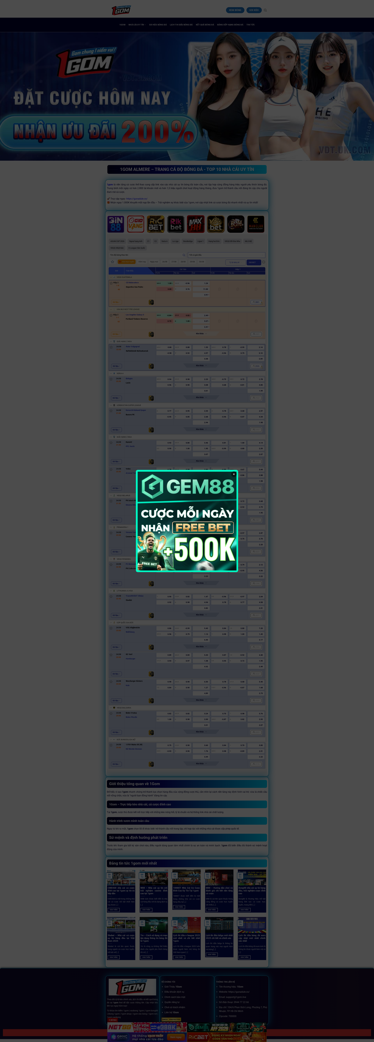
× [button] (234, 474)
